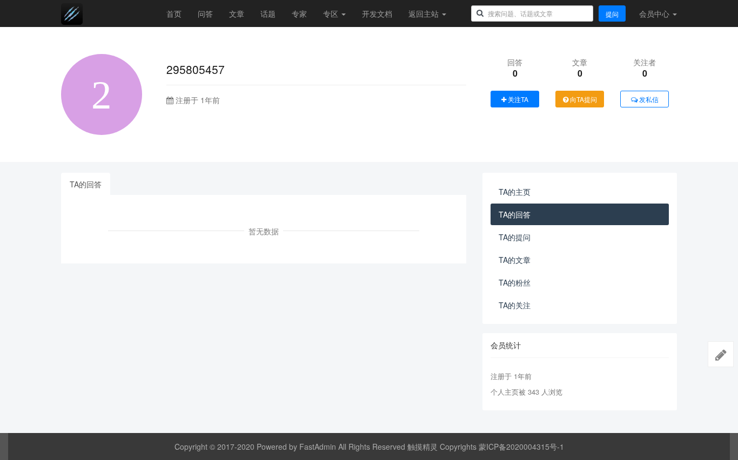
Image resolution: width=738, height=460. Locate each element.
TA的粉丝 (515, 282)
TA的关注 (515, 305)
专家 (299, 13)
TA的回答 (86, 184)
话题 (268, 13)
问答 (205, 13)
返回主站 (424, 13)
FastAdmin (317, 446)
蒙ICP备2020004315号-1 (521, 446)
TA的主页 (515, 191)
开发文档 (377, 13)
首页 (174, 13)
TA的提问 (515, 237)
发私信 (648, 99)
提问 (612, 13)
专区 (331, 13)
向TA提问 (582, 99)
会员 (654, 13)
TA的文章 (515, 259)
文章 (236, 13)
